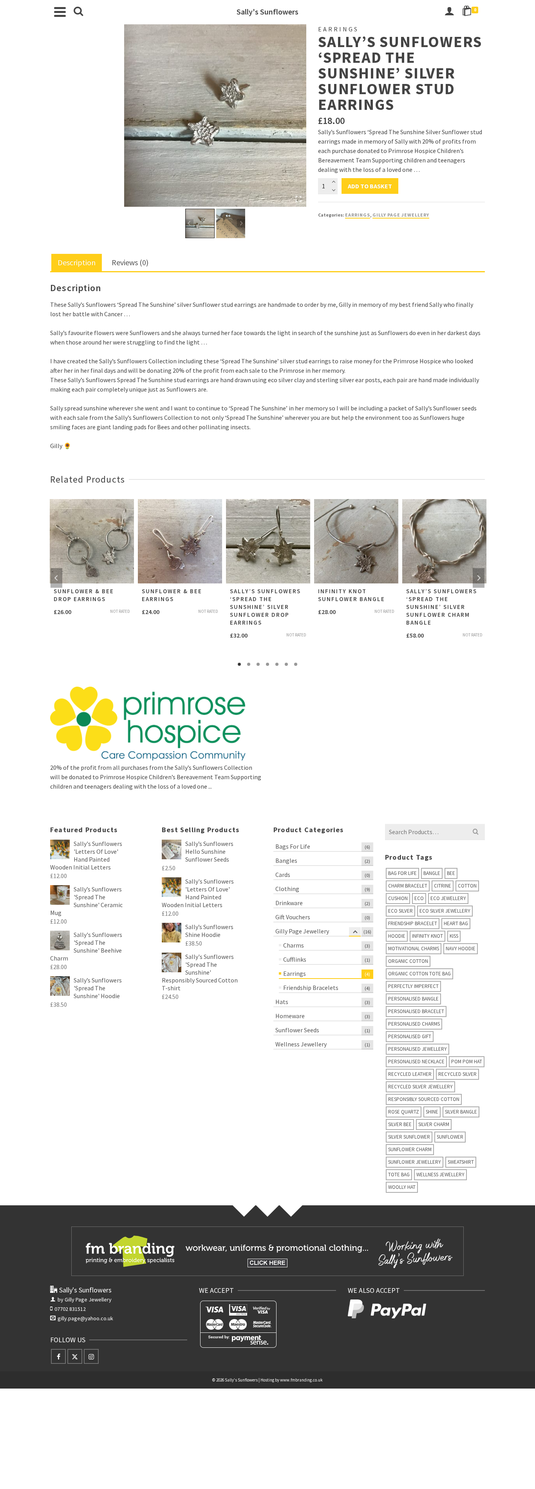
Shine (432, 1111)
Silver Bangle (461, 1111)
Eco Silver (400, 911)
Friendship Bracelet (412, 923)
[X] (74, 1356)
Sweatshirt (461, 1162)
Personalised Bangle (413, 998)
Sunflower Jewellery (414, 1162)
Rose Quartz (403, 1111)
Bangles (286, 860)
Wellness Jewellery (301, 1044)
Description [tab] (77, 262)
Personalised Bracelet (416, 1011)
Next (478, 578)
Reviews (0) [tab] (130, 262)
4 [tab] (267, 664)
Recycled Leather (410, 1074)
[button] (200, 223)
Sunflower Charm (410, 1149)
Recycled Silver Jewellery (420, 1086)
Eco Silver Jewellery (444, 911)
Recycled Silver (457, 1074)
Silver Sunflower (409, 1137)
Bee (451, 873)
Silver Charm (433, 1124)
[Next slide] (241, 223)
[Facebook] (58, 1356)
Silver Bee (400, 1124)
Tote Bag (399, 1174)
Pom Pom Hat (466, 1061)
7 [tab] (296, 664)
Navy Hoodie (460, 948)
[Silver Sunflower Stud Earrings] (215, 115)
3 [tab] (258, 664)
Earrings (357, 215)
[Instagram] (91, 1356)
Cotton (467, 885)
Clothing (287, 889)
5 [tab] (277, 664)
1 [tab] (239, 664)
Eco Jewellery (448, 898)
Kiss (454, 936)
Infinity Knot (427, 936)
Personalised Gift (409, 1036)
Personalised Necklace (416, 1061)
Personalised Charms (414, 1024)
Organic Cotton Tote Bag (419, 973)
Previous (56, 578)
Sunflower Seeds (297, 1030)
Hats (281, 1002)
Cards (282, 874)
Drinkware (289, 903)
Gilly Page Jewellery (400, 215)
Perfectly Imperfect (413, 986)
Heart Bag (456, 923)
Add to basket (370, 186)
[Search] (78, 12)
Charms (293, 945)
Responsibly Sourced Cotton (423, 1099)
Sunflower (450, 1137)
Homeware (290, 1016)
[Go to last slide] (189, 223)
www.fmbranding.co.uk (301, 1380)
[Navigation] (60, 12)
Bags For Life (292, 846)
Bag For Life (402, 873)
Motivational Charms (413, 948)
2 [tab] (249, 664)
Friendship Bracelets (310, 987)
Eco (419, 898)
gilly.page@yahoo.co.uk (85, 1318)
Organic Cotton (408, 961)
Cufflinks (294, 959)
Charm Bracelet (407, 885)
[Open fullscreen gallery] (298, 199)
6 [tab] (286, 664)
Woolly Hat (402, 1187)
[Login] (449, 12)
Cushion (398, 898)
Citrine (442, 885)
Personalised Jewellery (417, 1049)
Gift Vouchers (292, 917)
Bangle (431, 873)
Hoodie (396, 936)
